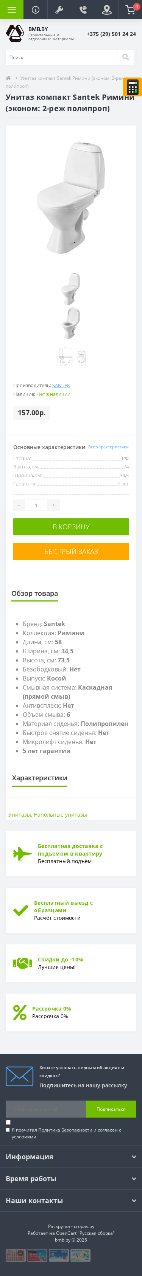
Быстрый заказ (71, 551)
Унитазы (19, 814)
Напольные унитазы (60, 814)
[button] (59, 9)
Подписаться (111, 1109)
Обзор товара (34, 593)
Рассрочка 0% (52, 1008)
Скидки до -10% (60, 959)
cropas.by (84, 1226)
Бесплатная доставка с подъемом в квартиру (70, 849)
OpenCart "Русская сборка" (85, 1233)
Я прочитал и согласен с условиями (66, 1133)
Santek (61, 385)
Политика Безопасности (65, 1130)
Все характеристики (108, 447)
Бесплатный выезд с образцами (63, 906)
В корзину (71, 526)
